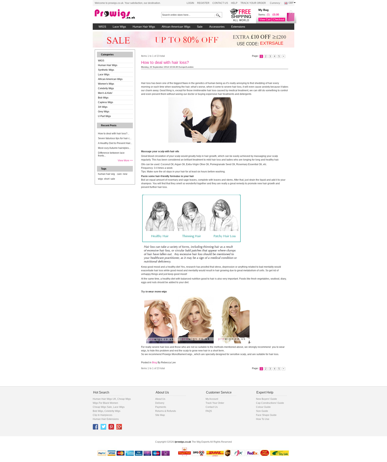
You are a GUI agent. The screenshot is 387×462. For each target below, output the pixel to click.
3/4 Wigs (102, 107)
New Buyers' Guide (266, 399)
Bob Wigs (103, 97)
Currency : (275, 3)
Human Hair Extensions (106, 419)
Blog (154, 362)
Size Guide (262, 411)
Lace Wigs (103, 74)
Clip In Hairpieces (102, 415)
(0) (268, 14)
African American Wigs (110, 79)
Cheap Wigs (124, 399)
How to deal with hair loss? (165, 62)
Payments (160, 407)
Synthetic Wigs (106, 69)
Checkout (278, 19)
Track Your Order (253, 3)
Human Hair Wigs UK (104, 399)
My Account (212, 399)
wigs (100, 178)
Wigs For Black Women (105, 403)
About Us (160, 399)
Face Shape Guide (266, 415)
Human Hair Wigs (107, 65)
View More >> (125, 160)
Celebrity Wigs (106, 88)
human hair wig (106, 174)
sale (112, 178)
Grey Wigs (103, 111)
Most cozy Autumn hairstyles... (114, 148)
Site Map (160, 415)
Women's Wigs (106, 83)
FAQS (209, 411)
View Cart (265, 19)
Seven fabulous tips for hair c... (114, 138)
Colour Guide (263, 407)
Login (190, 3)
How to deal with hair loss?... (113, 133)
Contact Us (220, 3)
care (119, 174)
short (106, 178)
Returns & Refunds (165, 411)
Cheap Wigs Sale (102, 407)
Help (234, 3)
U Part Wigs (104, 116)
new (125, 174)
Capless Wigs (105, 102)
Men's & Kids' (105, 93)
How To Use (262, 419)
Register (203, 3)
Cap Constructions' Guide (270, 403)
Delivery (159, 403)
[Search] (217, 15)
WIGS (101, 60)
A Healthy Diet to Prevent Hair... (115, 143)
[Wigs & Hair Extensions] (122, 14)
